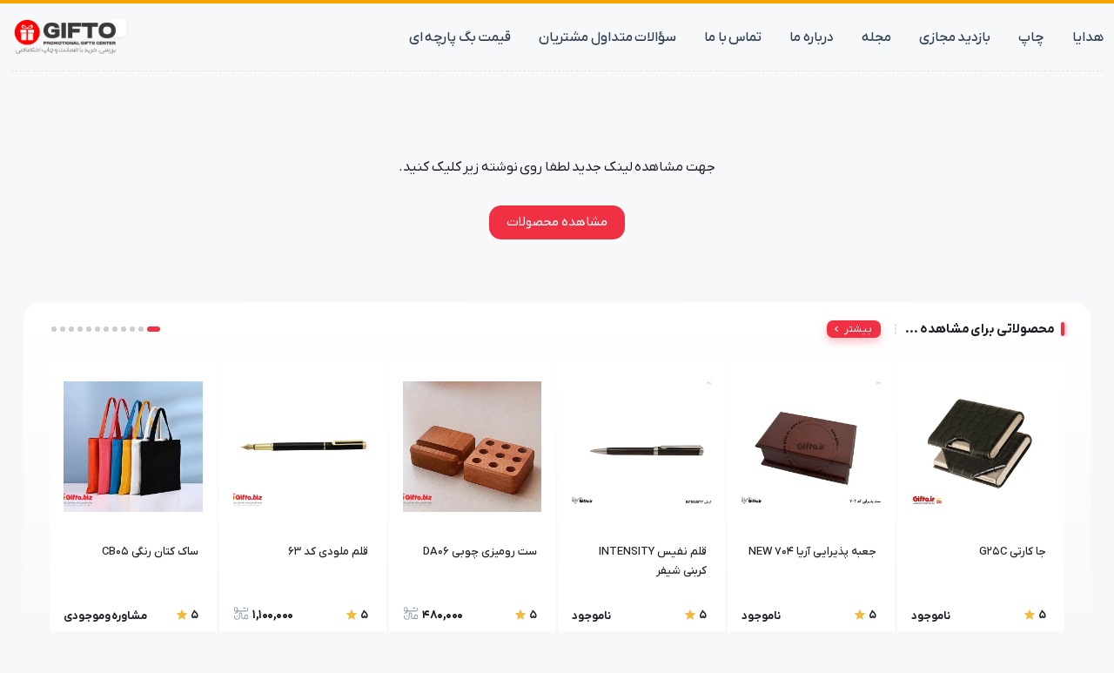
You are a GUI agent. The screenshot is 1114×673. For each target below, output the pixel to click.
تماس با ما (733, 37)
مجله (876, 37)
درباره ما (811, 37)
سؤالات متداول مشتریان (607, 37)
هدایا (1088, 37)
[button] (153, 329)
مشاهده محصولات (557, 222)
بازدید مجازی (955, 37)
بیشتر (858, 329)
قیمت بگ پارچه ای (460, 37)
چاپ (1031, 37)
